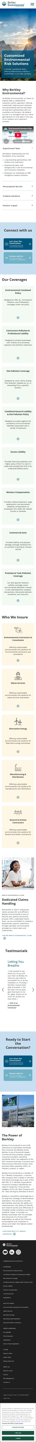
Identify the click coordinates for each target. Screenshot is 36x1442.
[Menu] (32, 4)
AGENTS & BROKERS (9, 1328)
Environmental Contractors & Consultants (15, 1307)
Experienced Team (11, 148)
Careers (5, 1374)
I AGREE (18, 1438)
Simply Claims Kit (8, 1361)
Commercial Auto (8, 1293)
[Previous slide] (3, 990)
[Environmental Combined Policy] (18, 318)
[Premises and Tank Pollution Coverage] (18, 600)
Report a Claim (7, 1353)
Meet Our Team (8, 1370)
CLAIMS (5, 1349)
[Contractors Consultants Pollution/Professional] (18, 358)
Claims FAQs (7, 1357)
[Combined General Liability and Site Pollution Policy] (18, 439)
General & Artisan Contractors (12, 1322)
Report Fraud (7, 1398)
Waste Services (7, 1311)
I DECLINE (18, 1433)
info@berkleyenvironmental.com (13, 1261)
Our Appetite (7, 1332)
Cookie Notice (18, 1423)
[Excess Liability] (18, 479)
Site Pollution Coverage (10, 1278)
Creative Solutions (11, 196)
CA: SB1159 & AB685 (23, 1395)
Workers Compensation (10, 1290)
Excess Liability (7, 1286)
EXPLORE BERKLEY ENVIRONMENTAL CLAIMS (17, 935)
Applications (7, 1297)
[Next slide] (33, 990)
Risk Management (8, 1378)
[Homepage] (13, 4)
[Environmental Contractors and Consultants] (18, 660)
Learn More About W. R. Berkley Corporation (14, 1232)
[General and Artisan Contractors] (18, 843)
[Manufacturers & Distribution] (18, 797)
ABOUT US (6, 1367)
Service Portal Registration (11, 1344)
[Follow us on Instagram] (18, 1252)
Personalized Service (12, 186)
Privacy (15, 1395)
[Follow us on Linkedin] (12, 1252)
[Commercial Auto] (18, 560)
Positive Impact (10, 205)
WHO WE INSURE (8, 1303)
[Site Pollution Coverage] (18, 398)
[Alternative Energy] (18, 752)
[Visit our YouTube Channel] (5, 1252)
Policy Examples (8, 1336)
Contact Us (6, 1382)
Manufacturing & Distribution (11, 1318)
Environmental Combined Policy (12, 1270)
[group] (18, 989)
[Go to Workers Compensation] (18, 520)
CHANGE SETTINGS (18, 1427)
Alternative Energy (8, 1315)
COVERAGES (7, 1267)
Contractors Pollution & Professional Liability (16, 1274)
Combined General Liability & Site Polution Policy (18, 1282)
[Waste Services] (18, 706)
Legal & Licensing (7, 1395)
